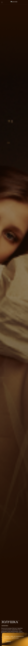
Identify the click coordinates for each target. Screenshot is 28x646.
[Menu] (2, 2)
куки (17, 638)
